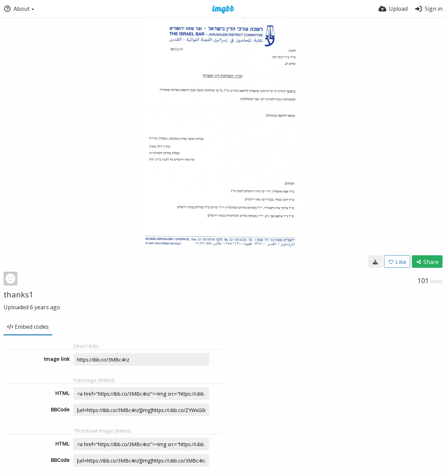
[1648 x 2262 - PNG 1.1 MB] (375, 261)
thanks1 (18, 294)
